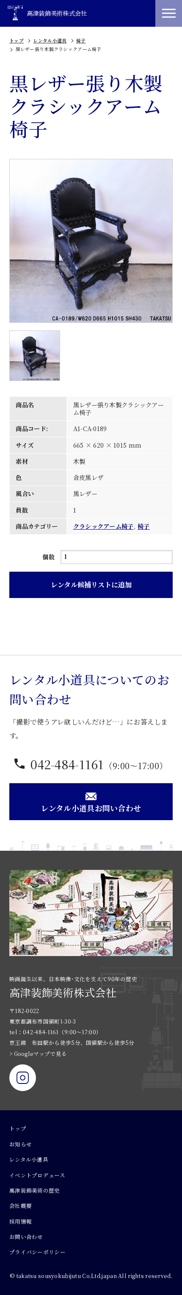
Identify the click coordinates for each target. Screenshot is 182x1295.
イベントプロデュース (37, 1175)
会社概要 (20, 1206)
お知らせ (20, 1144)
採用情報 (20, 1221)
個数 (48, 557)
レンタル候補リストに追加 (91, 584)
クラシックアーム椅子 (103, 526)
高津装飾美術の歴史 (34, 1190)
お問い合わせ (26, 1237)
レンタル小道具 (49, 40)
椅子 (81, 40)
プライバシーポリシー (37, 1252)
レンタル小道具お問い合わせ (91, 807)
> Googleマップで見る (38, 1054)
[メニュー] (168, 13)
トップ (16, 40)
